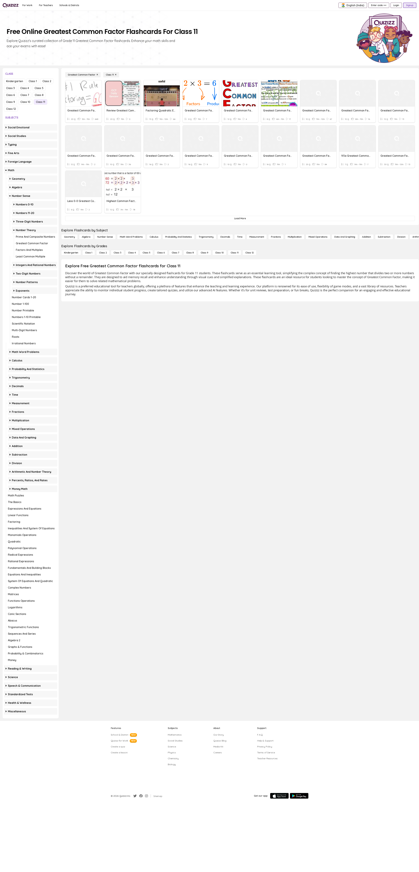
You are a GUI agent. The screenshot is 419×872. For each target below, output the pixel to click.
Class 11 (40, 102)
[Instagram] (146, 796)
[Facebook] (141, 796)
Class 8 (39, 95)
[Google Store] (299, 796)
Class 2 (46, 81)
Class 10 (25, 102)
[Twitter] (135, 796)
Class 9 (10, 102)
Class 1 (33, 81)
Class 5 (39, 88)
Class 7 (24, 95)
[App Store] (279, 796)
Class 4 (24, 88)
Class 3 (10, 88)
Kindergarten (14, 81)
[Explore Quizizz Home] (10, 5)
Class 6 (10, 95)
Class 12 (11, 108)
